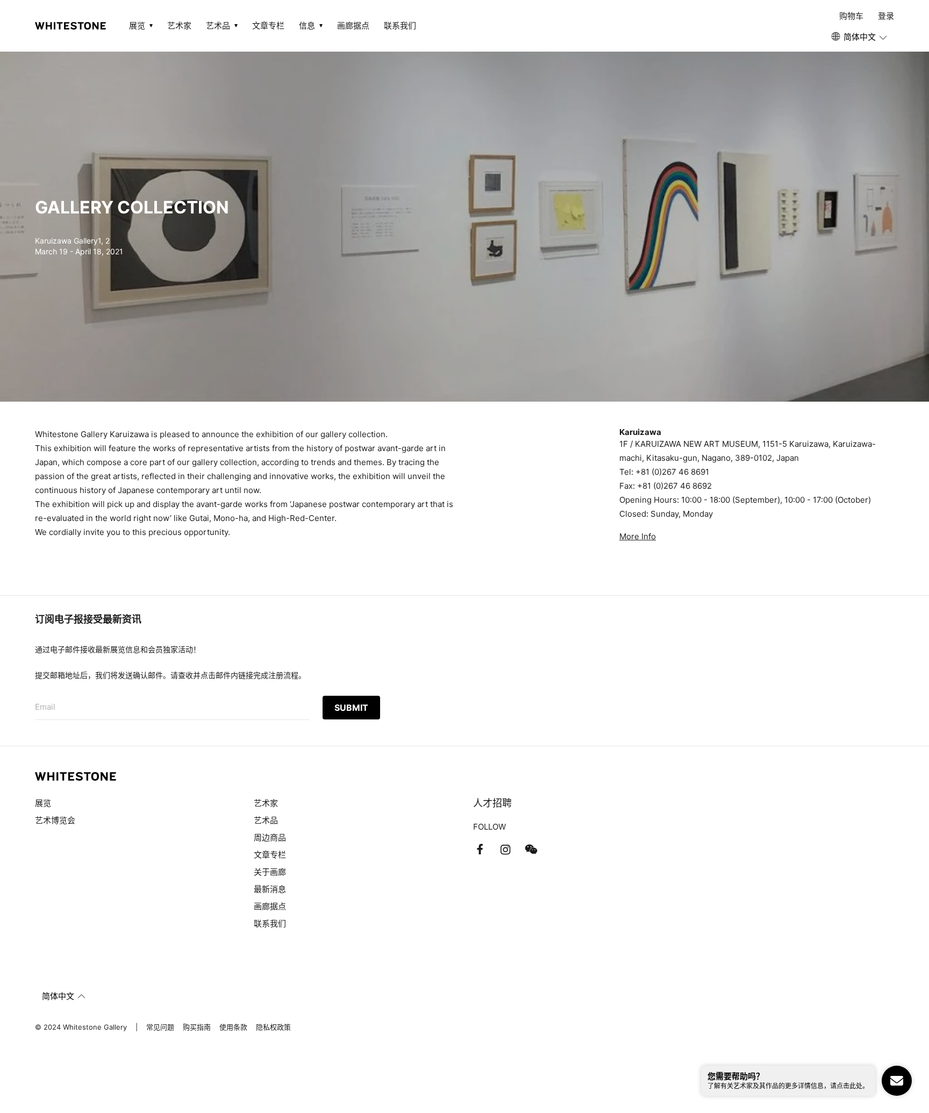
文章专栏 (268, 25)
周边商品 (270, 837)
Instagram (505, 849)
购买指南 (197, 1027)
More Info (637, 536)
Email (45, 707)
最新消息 (270, 889)
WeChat (531, 849)
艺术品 (266, 820)
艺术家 (179, 25)
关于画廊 (270, 872)
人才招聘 (492, 803)
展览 (43, 803)
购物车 (851, 16)
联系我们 (400, 25)
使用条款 (233, 1027)
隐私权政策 (273, 1027)
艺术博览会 (55, 820)
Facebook (479, 849)
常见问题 (160, 1027)
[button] (860, 37)
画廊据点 (353, 25)
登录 (886, 16)
